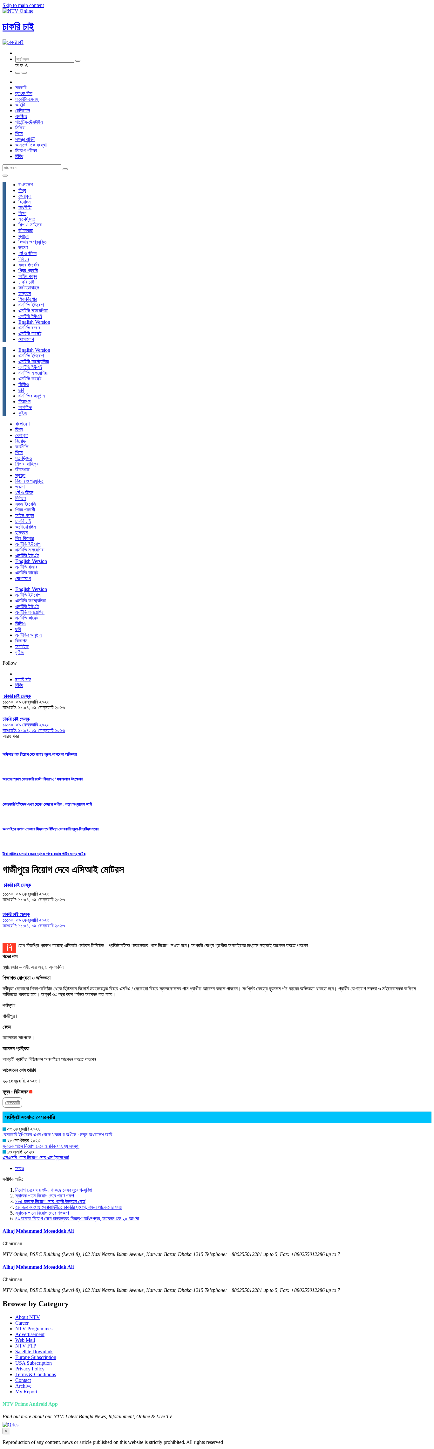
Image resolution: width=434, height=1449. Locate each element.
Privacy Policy (29, 1368)
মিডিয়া (20, 127)
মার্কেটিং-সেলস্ (26, 99)
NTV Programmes (33, 1328)
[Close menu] (5, 176)
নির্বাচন (23, 259)
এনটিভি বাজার (29, 327)
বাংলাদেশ (25, 184)
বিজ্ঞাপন (24, 401)
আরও (19, 1168)
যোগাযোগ (26, 339)
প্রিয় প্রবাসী (28, 270)
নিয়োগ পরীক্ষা (26, 150)
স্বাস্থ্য (23, 236)
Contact (23, 1380)
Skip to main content (23, 5)
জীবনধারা (25, 230)
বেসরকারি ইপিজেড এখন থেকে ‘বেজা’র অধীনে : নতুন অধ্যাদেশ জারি (47, 804)
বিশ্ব (22, 190)
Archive (23, 1386)
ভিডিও (23, 384)
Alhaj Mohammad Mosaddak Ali (38, 1231)
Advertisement (29, 1334)
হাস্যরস (24, 293)
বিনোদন (24, 202)
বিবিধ (19, 156)
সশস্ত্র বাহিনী (25, 139)
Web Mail (25, 1340)
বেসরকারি (12, 1102)
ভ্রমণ (23, 247)
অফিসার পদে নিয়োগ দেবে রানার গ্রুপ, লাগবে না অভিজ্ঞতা (40, 754)
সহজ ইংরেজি (28, 264)
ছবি (21, 390)
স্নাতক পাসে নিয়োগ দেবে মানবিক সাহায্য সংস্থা (41, 1146)
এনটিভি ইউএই (30, 316)
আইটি (20, 104)
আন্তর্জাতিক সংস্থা (31, 145)
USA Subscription (33, 1363)
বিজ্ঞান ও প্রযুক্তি (32, 242)
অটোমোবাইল (28, 287)
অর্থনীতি (24, 207)
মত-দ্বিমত (26, 219)
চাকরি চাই (18, 26)
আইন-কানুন (27, 276)
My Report (26, 1391)
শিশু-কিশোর (27, 299)
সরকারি (20, 87)
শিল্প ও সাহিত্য (30, 224)
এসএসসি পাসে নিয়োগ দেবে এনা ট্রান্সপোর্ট (36, 1157)
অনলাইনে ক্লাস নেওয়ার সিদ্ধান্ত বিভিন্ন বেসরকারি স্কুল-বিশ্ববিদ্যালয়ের (50, 829)
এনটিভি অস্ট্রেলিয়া (33, 361)
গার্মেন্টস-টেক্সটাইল (29, 122)
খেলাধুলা (24, 196)
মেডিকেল (22, 110)
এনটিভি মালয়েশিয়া (33, 310)
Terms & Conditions (35, 1374)
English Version (34, 322)
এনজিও (21, 116)
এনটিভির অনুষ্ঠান (31, 396)
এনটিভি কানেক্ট (29, 333)
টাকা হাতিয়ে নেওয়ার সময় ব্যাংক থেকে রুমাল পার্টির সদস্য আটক (44, 853)
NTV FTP (25, 1345)
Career (22, 1323)
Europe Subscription (35, 1357)
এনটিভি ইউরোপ (31, 305)
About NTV (27, 1317)
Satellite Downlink (34, 1351)
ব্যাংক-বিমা (23, 93)
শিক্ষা (19, 133)
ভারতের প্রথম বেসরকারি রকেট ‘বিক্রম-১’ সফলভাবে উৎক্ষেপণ (43, 779)
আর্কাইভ (25, 407)
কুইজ (22, 413)
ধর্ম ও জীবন (27, 253)
